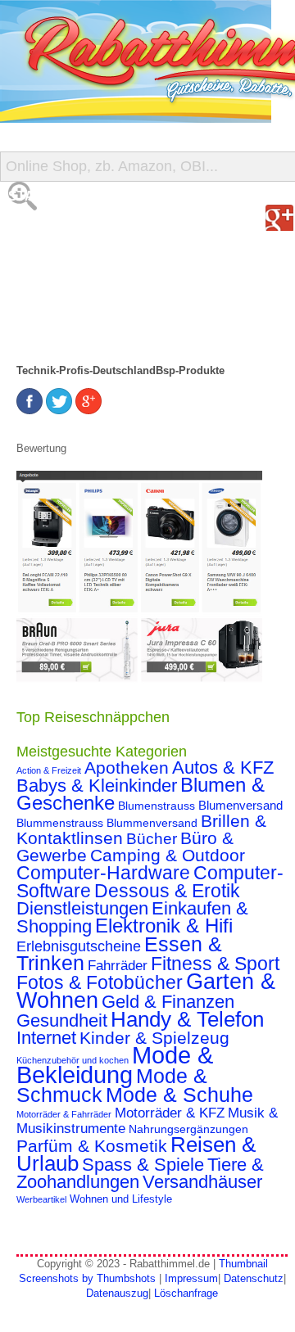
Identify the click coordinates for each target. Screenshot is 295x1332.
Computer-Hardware (103, 872)
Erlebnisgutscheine (78, 946)
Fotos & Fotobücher (99, 982)
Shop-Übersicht (68, 262)
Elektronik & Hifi (164, 926)
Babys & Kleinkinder (96, 785)
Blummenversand (152, 822)
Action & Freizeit (48, 770)
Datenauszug (117, 1293)
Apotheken (126, 767)
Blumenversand (240, 805)
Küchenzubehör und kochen (72, 1060)
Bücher (151, 838)
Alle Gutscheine (71, 229)
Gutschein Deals (72, 327)
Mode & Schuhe (179, 1094)
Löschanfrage (186, 1293)
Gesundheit (61, 1020)
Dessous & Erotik (167, 890)
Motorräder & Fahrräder (63, 1114)
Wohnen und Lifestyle (121, 1199)
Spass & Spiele (143, 1164)
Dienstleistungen (82, 908)
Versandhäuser (202, 1182)
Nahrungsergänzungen (188, 1129)
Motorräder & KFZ (170, 1113)
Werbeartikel (41, 1199)
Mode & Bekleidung (114, 1064)
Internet (46, 1037)
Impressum (191, 1278)
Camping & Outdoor (167, 855)
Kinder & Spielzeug (154, 1037)
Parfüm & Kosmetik (91, 1146)
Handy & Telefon (187, 1019)
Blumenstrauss (156, 805)
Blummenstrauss (59, 822)
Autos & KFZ (223, 767)
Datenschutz (254, 1278)
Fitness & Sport (215, 963)
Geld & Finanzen (168, 1001)
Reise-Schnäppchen (82, 294)
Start (30, 196)
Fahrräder (118, 965)
